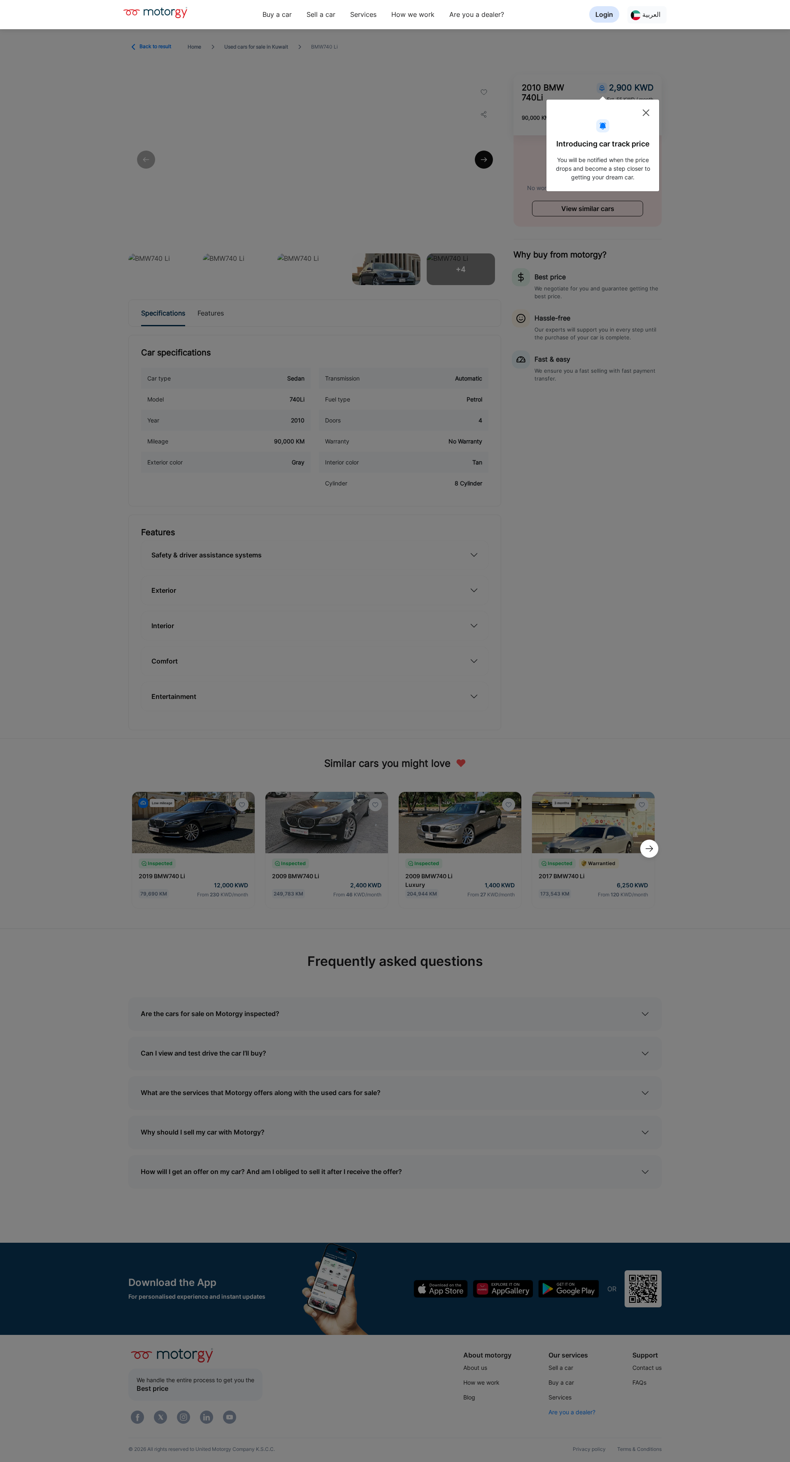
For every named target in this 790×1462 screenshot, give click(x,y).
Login (604, 14)
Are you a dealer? (476, 14)
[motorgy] (155, 12)
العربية (650, 14)
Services (363, 14)
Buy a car (277, 14)
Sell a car (321, 14)
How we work (412, 14)
